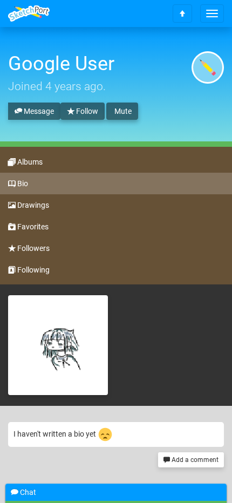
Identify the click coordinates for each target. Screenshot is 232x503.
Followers (33, 248)
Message (38, 111)
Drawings (32, 205)
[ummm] (58, 345)
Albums (29, 162)
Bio (22, 183)
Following (33, 270)
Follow (86, 111)
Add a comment (194, 460)
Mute (122, 111)
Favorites (32, 226)
